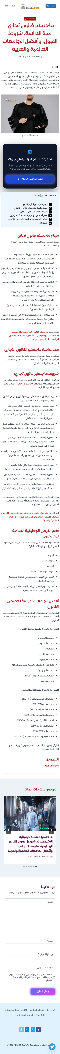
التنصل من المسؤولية (16, 1010)
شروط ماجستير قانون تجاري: (35, 212)
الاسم (50, 941)
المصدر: (45, 223)
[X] (33, 1029)
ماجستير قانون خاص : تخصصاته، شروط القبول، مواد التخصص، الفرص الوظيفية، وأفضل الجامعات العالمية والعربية (30, 517)
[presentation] (30, 813)
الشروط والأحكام (24, 1015)
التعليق (50, 902)
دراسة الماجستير (30, 19)
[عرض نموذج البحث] (13, 6)
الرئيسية (40, 1015)
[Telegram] (52, 1046)
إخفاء (37, 196)
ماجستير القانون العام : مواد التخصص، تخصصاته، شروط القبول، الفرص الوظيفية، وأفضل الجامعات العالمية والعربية (34, 335)
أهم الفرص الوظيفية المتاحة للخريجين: (30, 215)
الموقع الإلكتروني (45, 968)
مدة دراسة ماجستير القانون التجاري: (32, 208)
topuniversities (51, 766)
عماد (33, 56)
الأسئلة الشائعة (37, 1010)
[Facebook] (38, 1029)
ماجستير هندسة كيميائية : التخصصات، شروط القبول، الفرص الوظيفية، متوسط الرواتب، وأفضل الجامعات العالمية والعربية (30, 844)
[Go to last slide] (51, 830)
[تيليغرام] (27, 1029)
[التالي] (8, 830)
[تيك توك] (21, 1029)
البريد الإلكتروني (46, 954)
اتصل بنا (51, 1010)
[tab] (36, 866)
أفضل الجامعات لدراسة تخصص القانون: (29, 219)
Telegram (51, 6)
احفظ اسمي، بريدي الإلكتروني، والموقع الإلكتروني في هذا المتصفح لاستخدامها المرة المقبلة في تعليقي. (30, 977)
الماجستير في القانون (26, 384)
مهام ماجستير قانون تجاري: (36, 204)
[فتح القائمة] (6, 6)
